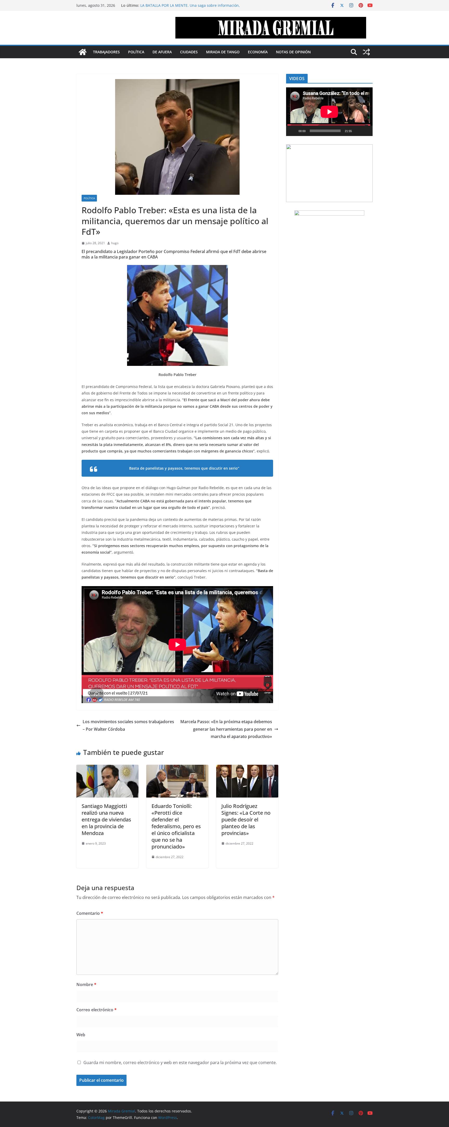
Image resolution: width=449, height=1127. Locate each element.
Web (80, 1035)
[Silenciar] (357, 130)
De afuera (162, 51)
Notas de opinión (293, 51)
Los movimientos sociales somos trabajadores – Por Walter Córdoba (128, 725)
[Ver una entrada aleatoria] (366, 52)
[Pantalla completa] (365, 130)
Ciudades (189, 51)
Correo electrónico (96, 1010)
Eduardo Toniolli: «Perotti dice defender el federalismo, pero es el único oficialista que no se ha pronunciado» (176, 826)
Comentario (89, 913)
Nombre (86, 984)
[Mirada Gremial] (82, 52)
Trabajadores (106, 51)
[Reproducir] (292, 130)
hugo (114, 243)
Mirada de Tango (223, 51)
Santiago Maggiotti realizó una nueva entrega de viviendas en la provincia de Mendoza (106, 819)
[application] (329, 111)
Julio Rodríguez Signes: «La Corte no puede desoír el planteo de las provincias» (245, 819)
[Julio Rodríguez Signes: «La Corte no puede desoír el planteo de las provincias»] (247, 768)
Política (136, 51)
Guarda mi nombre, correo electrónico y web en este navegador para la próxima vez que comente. (180, 1062)
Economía (258, 51)
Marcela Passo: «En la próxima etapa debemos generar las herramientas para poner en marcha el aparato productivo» (226, 729)
